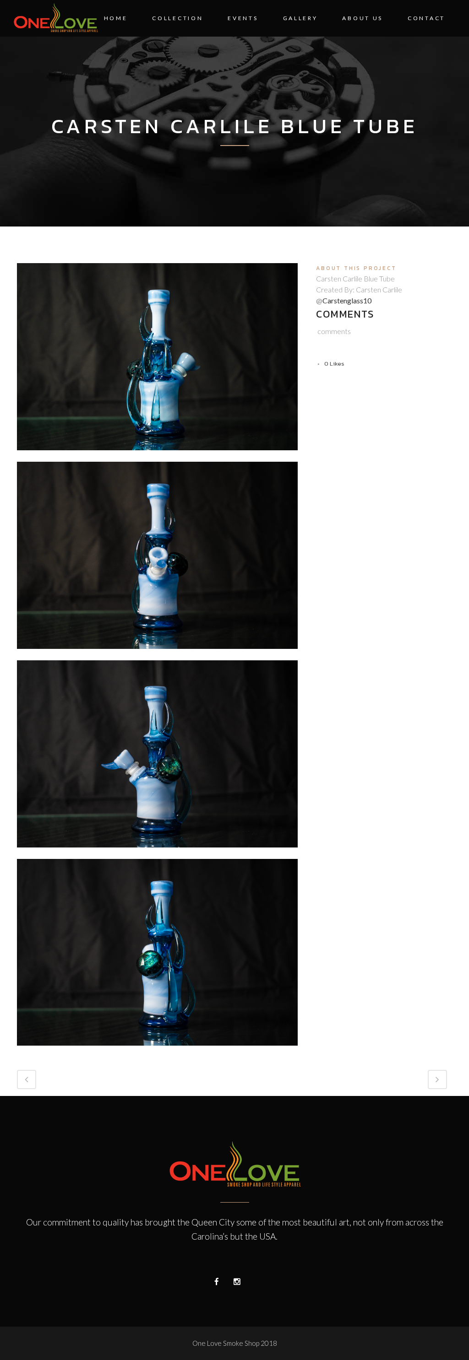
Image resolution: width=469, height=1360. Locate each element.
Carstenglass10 (346, 300)
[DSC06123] (157, 455)
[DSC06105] (157, 1051)
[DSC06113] (157, 852)
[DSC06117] (157, 654)
